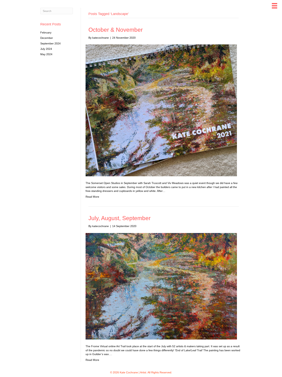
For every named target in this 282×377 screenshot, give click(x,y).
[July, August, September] (161, 286)
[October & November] (161, 110)
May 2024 (46, 54)
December (46, 37)
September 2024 (50, 43)
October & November (115, 30)
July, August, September (119, 218)
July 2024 (46, 48)
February (45, 32)
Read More (92, 196)
